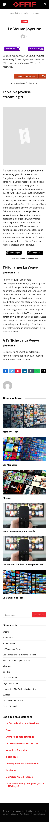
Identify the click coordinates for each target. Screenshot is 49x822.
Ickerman (7, 666)
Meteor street (10, 431)
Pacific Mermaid (10, 706)
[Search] (44, 4)
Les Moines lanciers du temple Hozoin (23, 564)
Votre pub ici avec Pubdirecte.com (24, 83)
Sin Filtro (6, 672)
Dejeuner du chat (10, 683)
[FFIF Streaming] (24, 4)
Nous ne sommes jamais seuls (19, 531)
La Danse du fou (10, 677)
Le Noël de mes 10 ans (13, 700)
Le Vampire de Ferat (13, 597)
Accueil (13, 13)
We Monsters (10, 465)
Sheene (7, 498)
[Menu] (4, 4)
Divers (19, 13)
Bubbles (6, 694)
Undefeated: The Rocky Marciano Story (20, 689)
